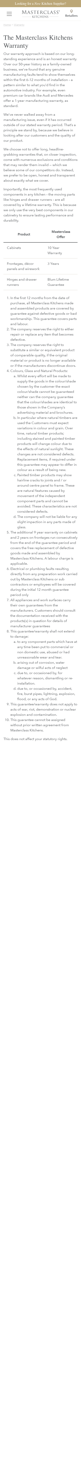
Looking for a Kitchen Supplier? (40, 3)
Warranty (19, 24)
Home (7, 24)
